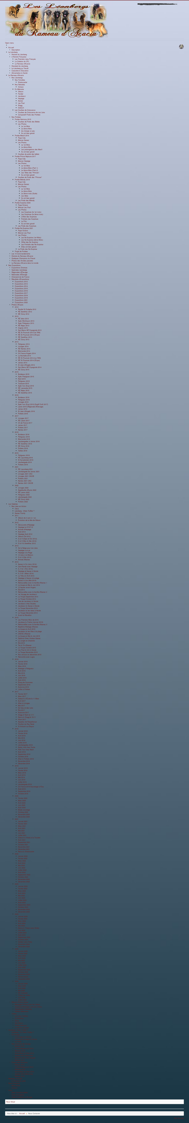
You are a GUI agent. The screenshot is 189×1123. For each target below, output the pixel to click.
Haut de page (179, 1118)
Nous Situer (10, 1101)
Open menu (9, 43)
